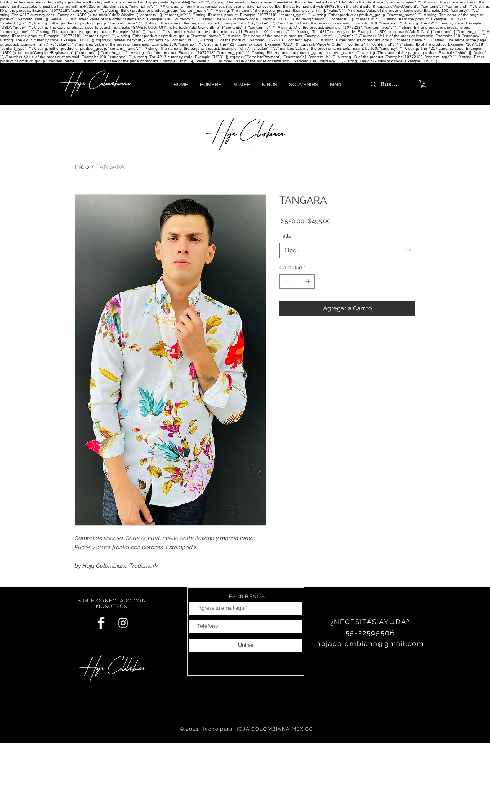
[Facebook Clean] (101, 623)
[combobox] (347, 250)
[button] (210, 84)
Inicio (82, 166)
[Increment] (309, 281)
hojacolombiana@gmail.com (370, 644)
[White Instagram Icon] (123, 623)
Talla (287, 236)
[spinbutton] (297, 281)
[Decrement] (285, 281)
